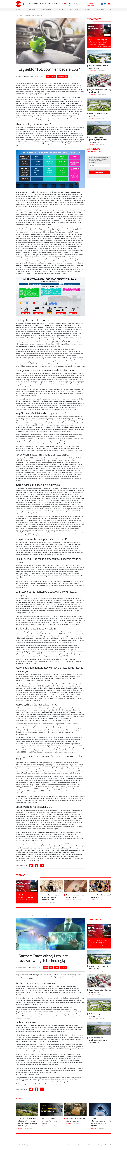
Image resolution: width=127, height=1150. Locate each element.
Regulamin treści (82, 1145)
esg (48, 76)
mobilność (100, 9)
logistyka (19, 9)
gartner (56, 967)
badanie (46, 967)
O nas (69, 1145)
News (31, 3)
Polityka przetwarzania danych (95, 1145)
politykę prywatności (102, 169)
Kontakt (75, 1145)
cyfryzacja (74, 9)
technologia (63, 967)
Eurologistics (57, 3)
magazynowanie (46, 9)
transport (60, 9)
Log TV (69, 5)
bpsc (51, 967)
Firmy (36, 3)
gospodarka (87, 9)
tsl (66, 76)
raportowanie (61, 76)
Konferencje (45, 3)
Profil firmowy (90, 5)
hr (110, 9)
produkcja (31, 9)
